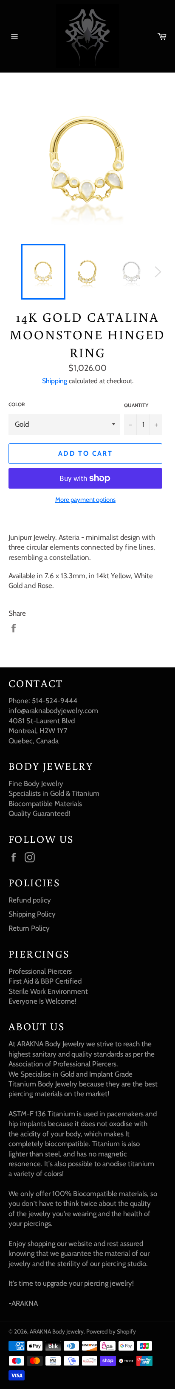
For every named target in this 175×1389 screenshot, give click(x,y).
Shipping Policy (32, 914)
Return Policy (29, 928)
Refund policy (29, 900)
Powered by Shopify (111, 1331)
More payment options (85, 500)
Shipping (54, 381)
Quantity (136, 405)
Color (16, 404)
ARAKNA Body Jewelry (57, 1331)
